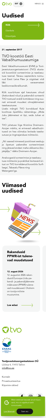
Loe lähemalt (9, 411)
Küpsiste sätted (10, 385)
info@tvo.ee (8, 367)
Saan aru (24, 411)
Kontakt (6, 376)
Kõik (8, 25)
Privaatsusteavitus (11, 381)
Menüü (38, 4)
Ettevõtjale (11, 36)
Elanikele (10, 30)
